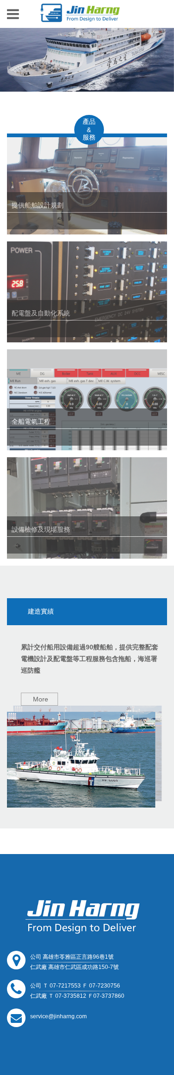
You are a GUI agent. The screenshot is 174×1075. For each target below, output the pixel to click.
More (40, 699)
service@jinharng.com (58, 1016)
